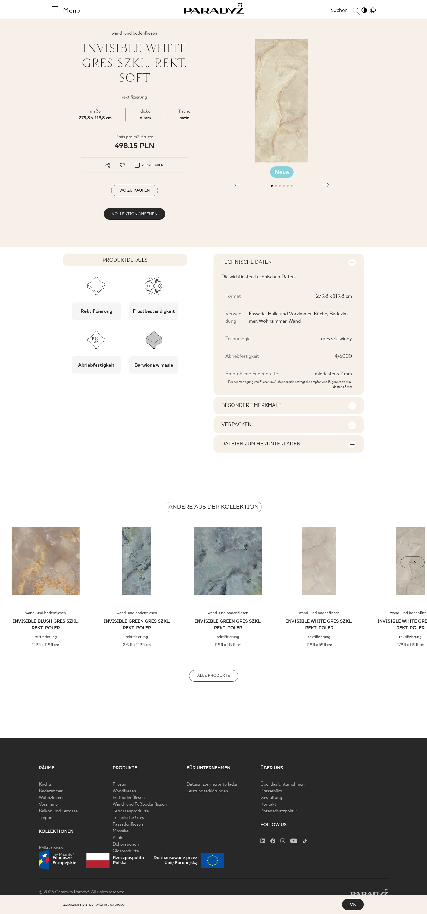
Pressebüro (271, 791)
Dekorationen (126, 844)
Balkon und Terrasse (58, 811)
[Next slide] (413, 562)
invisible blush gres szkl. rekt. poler (46, 625)
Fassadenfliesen (128, 824)
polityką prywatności (107, 904)
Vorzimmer (49, 804)
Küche (45, 784)
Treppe (45, 817)
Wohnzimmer (51, 797)
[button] (237, 186)
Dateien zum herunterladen (212, 784)
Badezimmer (51, 791)
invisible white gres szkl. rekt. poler (319, 625)
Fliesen (119, 784)
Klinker (119, 837)
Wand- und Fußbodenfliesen (140, 804)
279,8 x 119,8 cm (95, 118)
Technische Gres (128, 817)
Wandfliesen (124, 791)
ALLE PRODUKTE (213, 675)
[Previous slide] (14, 562)
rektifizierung (45, 637)
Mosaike (120, 831)
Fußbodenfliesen (129, 797)
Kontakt (268, 804)
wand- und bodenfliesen (45, 613)
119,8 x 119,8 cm (45, 644)
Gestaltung (271, 797)
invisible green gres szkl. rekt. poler (137, 625)
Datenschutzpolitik (278, 811)
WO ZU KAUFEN (134, 190)
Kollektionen (51, 848)
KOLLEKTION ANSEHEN (134, 214)
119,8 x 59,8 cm (319, 644)
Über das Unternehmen (282, 784)
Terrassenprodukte (131, 811)
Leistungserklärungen (207, 791)
